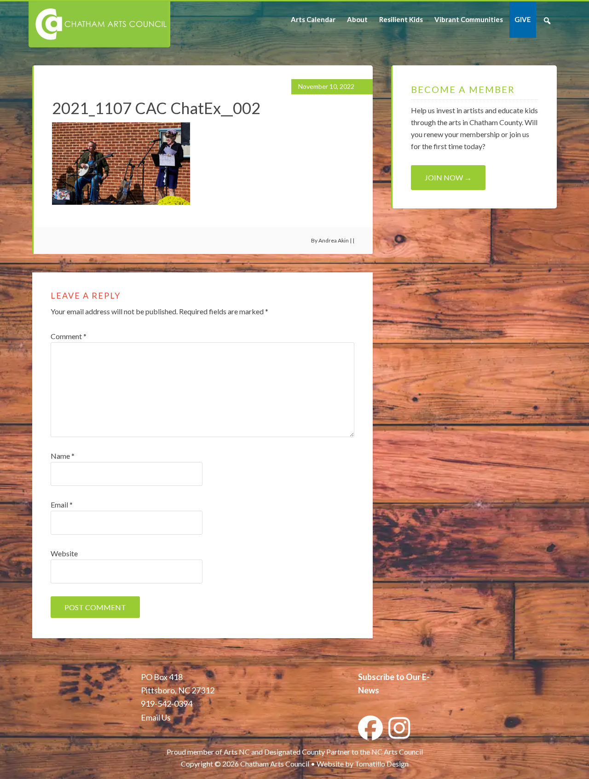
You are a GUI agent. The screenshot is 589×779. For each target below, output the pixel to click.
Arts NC (237, 751)
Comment (69, 336)
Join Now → (448, 177)
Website (64, 553)
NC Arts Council (397, 751)
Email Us (156, 717)
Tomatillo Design (382, 763)
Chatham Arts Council (99, 24)
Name (63, 455)
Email (62, 504)
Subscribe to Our (389, 677)
